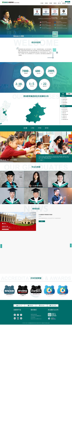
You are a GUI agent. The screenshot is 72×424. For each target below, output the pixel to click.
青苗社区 (55, 3)
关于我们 (42, 3)
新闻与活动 (64, 3)
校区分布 (68, 3)
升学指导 (50, 3)
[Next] (69, 19)
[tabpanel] (36, 19)
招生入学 (59, 3)
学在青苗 (46, 3)
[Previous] (2, 19)
